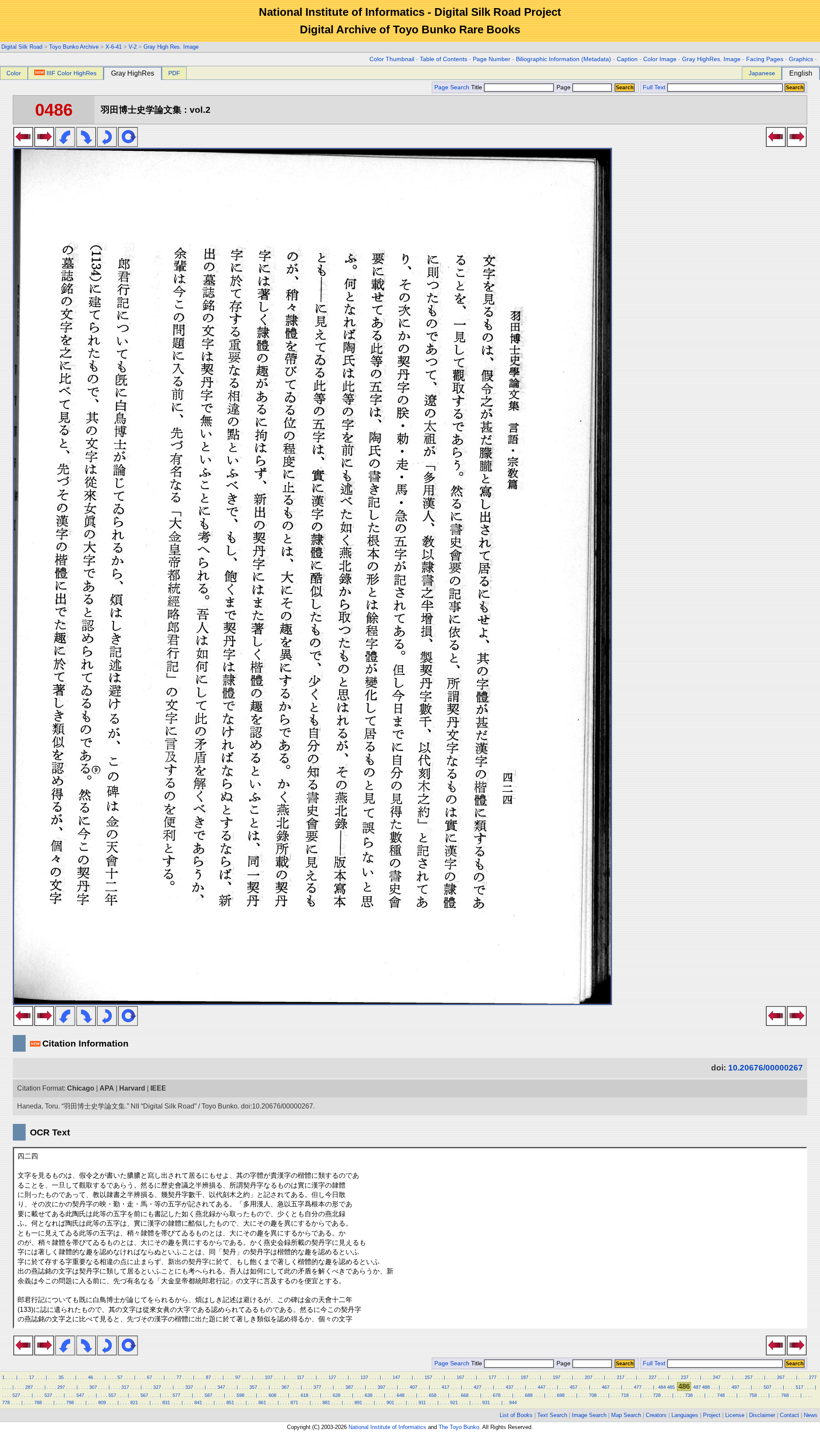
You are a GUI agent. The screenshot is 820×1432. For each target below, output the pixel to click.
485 (671, 1387)
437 (509, 1387)
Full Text (654, 87)
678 (497, 1395)
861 (262, 1402)
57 (120, 1377)
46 (90, 1377)
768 (785, 1395)
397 (381, 1387)
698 (561, 1395)
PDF (174, 73)
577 (176, 1395)
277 (813, 1377)
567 (144, 1395)
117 (300, 1377)
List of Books (516, 1415)
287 (29, 1387)
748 (721, 1395)
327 (157, 1387)
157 (428, 1377)
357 (253, 1387)
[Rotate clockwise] (86, 144)
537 (48, 1395)
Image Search (589, 1415)
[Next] (44, 144)
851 (230, 1402)
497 (735, 1387)
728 (657, 1395)
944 (513, 1402)
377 (317, 1387)
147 (396, 1377)
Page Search (451, 87)
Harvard (132, 1088)
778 (6, 1402)
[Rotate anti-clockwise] (65, 144)
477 (637, 1387)
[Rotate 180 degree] (107, 144)
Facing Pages (764, 59)
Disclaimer (762, 1415)
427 (477, 1387)
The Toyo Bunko (459, 1427)
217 (620, 1377)
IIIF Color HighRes (72, 73)
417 (445, 1387)
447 (541, 1387)
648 (400, 1395)
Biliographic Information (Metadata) (563, 59)
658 (432, 1395)
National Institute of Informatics (387, 1427)
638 (368, 1395)
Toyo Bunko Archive (74, 47)
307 (93, 1387)
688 (529, 1395)
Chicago (80, 1088)
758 (753, 1395)
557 (112, 1395)
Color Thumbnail (391, 59)
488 (706, 1387)
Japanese (762, 73)
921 (454, 1402)
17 (31, 1377)
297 (61, 1387)
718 (625, 1395)
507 (767, 1387)
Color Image (659, 59)
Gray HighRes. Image (711, 59)
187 (524, 1377)
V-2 (133, 47)
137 (364, 1377)
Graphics (801, 59)
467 (605, 1387)
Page (563, 87)
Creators (656, 1415)
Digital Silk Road (21, 47)
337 (189, 1387)
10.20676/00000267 (765, 1067)
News (810, 1415)
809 (102, 1402)
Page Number (491, 59)
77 (179, 1377)
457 (573, 1387)
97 (237, 1377)
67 (149, 1377)
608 (272, 1395)
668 (465, 1395)
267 (781, 1377)
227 (652, 1377)
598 (240, 1395)
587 (208, 1395)
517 (799, 1387)
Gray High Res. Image (171, 47)
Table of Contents (443, 59)
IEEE (158, 1088)
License (734, 1415)
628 (336, 1395)
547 (80, 1395)
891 (358, 1402)
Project (711, 1415)
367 (285, 1387)
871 (294, 1402)
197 (556, 1377)
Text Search (552, 1415)
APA (107, 1088)
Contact (789, 1415)
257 (749, 1377)
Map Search (626, 1415)
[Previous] (23, 144)
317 (125, 1387)
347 (221, 1387)
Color (13, 73)
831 (166, 1402)
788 (38, 1402)
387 (349, 1387)
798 (70, 1402)
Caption (627, 59)
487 (697, 1387)
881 (326, 1402)
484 (662, 1387)
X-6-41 (113, 47)
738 (689, 1395)
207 (588, 1377)
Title (477, 87)
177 (492, 1377)
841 (198, 1402)
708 (593, 1395)
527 (16, 1395)
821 (134, 1402)
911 (422, 1402)
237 (684, 1377)
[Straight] (128, 144)
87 (208, 1377)
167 (460, 1377)
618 (304, 1395)
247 (716, 1377)
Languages (684, 1415)
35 (61, 1377)
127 (332, 1377)
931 (486, 1402)
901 (390, 1402)
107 (268, 1377)
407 (413, 1387)
